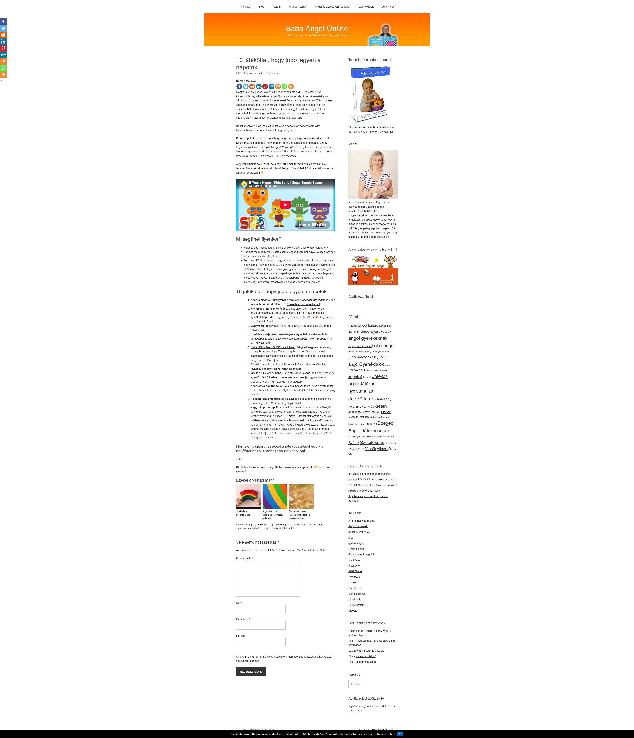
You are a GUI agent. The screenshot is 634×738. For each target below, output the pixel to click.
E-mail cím (243, 619)
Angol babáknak (358, 526)
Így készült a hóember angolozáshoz (369, 474)
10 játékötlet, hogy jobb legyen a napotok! (372, 485)
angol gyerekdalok (258, 524)
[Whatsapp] (284, 86)
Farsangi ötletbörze (380, 351)
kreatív (381, 406)
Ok (400, 734)
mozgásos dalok (368, 416)
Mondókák (353, 416)
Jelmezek (367, 377)
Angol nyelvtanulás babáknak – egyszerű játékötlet (273, 515)
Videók (370, 448)
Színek (353, 442)
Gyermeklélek (356, 549)
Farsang (367, 351)
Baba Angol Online (317, 27)
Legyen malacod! (366, 662)
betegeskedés (243, 528)
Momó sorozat (356, 594)
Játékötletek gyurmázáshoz (243, 513)
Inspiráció (354, 560)
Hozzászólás (244, 558)
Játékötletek (290, 528)
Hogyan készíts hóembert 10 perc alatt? (371, 479)
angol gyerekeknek (367, 337)
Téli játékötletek (356, 449)
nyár (362, 423)
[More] (291, 86)
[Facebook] (239, 86)
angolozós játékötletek (312, 524)
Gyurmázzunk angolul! (361, 554)
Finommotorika (360, 357)
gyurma (387, 365)
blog (271, 524)
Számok (377, 436)
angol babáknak (371, 325)
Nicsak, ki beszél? (373, 650)
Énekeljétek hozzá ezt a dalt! (303, 304)
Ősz (350, 453)
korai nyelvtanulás (361, 406)
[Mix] (278, 86)
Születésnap (372, 442)
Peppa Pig (371, 424)
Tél (394, 443)
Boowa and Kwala (355, 351)
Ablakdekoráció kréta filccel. (267, 364)
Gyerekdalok (366, 6)
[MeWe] (271, 86)
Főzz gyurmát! (262, 343)
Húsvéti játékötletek (379, 370)
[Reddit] (252, 86)
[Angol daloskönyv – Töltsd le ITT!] (373, 284)
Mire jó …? (354, 588)
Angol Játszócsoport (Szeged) (332, 6)
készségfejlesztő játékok (364, 412)
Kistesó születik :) (366, 656)
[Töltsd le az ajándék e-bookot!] (371, 123)
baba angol (383, 345)
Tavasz (388, 443)
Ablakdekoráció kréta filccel (364, 490)
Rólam (277, 6)
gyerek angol (281, 524)
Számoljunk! (389, 436)
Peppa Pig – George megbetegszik (281, 381)
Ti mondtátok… (357, 605)
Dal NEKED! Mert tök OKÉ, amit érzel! (273, 347)
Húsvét (367, 370)
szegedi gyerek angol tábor (360, 436)
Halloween (355, 370)
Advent (353, 325)
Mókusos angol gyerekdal (286, 403)
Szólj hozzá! (272, 73)
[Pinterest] (265, 86)
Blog (261, 6)
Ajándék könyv (297, 6)
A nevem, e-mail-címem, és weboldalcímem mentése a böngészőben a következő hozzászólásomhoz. (283, 659)
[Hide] (1, 81)
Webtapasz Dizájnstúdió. (385, 729)
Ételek (392, 449)
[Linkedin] (259, 86)
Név (239, 602)
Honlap (240, 636)
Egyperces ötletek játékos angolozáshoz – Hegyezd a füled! (300, 515)
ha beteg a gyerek (261, 528)
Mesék (386, 411)
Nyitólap (245, 6)
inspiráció (277, 528)
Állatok (382, 448)
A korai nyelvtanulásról (361, 521)
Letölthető (354, 577)
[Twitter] (246, 86)
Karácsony (383, 398)
